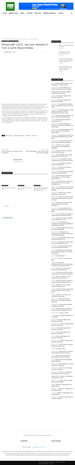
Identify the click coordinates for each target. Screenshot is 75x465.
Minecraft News (9, 39)
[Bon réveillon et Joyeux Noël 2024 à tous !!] (25, 181)
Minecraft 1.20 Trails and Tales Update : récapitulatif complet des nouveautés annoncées (62, 188)
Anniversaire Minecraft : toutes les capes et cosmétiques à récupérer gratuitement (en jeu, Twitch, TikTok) (62, 111)
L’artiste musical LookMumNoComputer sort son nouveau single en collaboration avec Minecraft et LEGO (62, 264)
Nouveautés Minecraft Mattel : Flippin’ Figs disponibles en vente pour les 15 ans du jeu (62, 105)
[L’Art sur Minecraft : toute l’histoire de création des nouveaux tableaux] (54, 68)
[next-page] (5, 194)
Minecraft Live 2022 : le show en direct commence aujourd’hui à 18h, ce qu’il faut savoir (62, 290)
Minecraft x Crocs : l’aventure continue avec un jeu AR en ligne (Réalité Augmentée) (60, 146)
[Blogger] (52, 445)
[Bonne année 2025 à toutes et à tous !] (9, 181)
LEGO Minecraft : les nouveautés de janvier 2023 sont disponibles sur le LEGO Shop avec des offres (62, 223)
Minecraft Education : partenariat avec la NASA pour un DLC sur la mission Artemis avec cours (61, 177)
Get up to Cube (8, 52)
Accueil (3, 39)
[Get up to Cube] (3, 52)
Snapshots (28, 135)
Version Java (34, 135)
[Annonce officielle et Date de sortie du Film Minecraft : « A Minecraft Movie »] (41, 181)
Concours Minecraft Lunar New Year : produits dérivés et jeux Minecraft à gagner (62, 209)
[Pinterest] (20, 55)
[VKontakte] (67, 445)
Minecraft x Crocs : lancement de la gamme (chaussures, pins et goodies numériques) (61, 204)
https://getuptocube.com (18, 161)
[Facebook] (13, 55)
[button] (71, 13)
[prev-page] (2, 194)
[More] (26, 55)
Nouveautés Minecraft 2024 (13, 41)
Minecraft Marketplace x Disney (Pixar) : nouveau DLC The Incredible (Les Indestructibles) (62, 125)
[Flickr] (60, 445)
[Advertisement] (37, 26)
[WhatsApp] (23, 55)
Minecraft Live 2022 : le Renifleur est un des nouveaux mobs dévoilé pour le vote (61, 300)
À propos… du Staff (63, 312)
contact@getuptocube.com (39, 447)
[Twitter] (16, 55)
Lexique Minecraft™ (60, 255)
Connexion (6, 206)
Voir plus (62, 74)
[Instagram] (63, 445)
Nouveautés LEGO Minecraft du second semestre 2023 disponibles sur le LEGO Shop (62, 136)
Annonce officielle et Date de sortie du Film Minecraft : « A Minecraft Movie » (41, 189)
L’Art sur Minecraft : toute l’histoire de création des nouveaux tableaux (65, 68)
